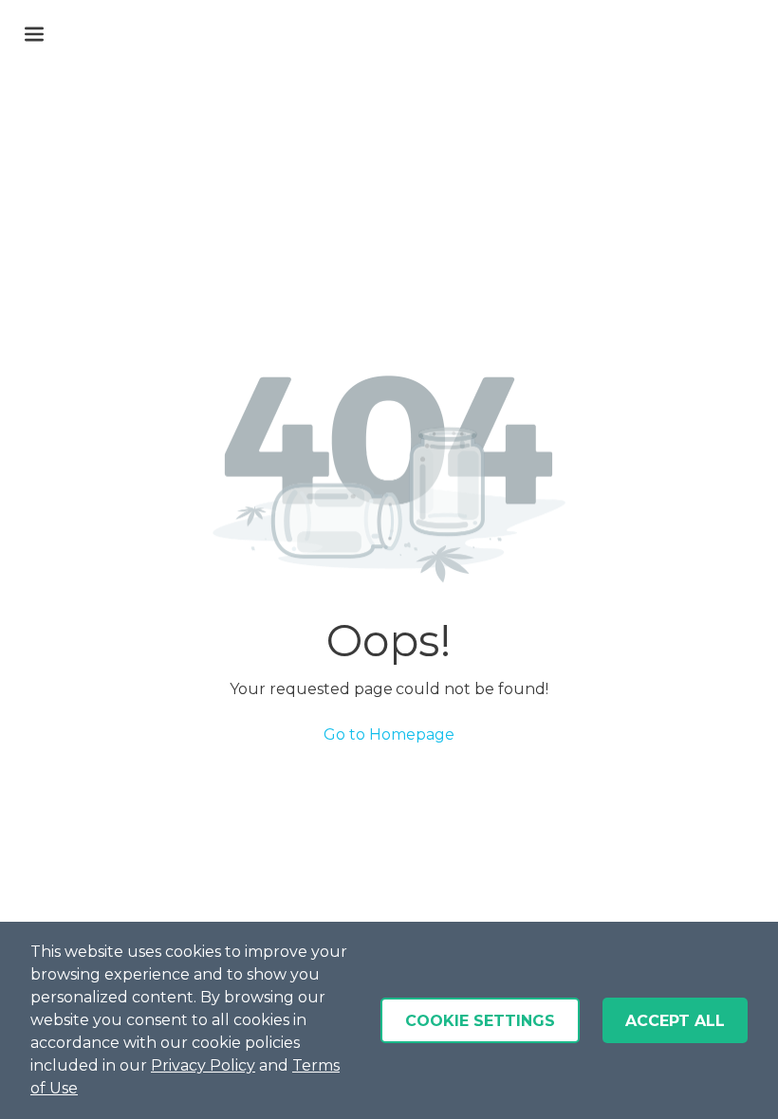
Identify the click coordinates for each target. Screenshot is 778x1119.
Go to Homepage (389, 734)
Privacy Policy (203, 1065)
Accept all (675, 1021)
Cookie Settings (480, 1021)
